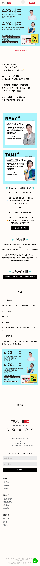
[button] (23, 2)
